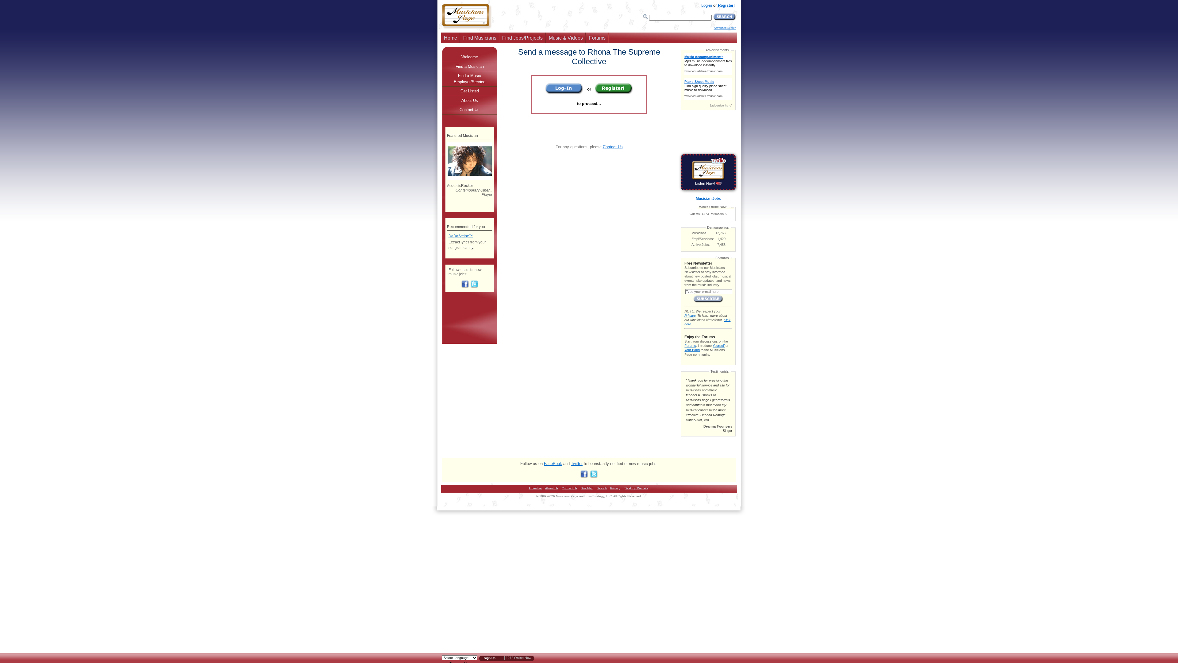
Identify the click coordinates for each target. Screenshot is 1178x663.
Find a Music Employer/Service (469, 78)
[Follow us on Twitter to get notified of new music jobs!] (474, 287)
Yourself (719, 345)
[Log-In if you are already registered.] (564, 93)
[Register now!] (614, 93)
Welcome (469, 57)
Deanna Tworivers (717, 426)
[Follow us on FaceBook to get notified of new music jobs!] (465, 287)
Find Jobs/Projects (522, 38)
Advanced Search (725, 27)
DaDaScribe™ (460, 236)
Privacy (689, 315)
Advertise (535, 488)
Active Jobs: (700, 244)
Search (602, 488)
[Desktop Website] (636, 488)
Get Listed (469, 91)
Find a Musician (470, 66)
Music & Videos (566, 38)
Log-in (706, 5)
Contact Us (613, 147)
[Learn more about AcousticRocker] (469, 178)
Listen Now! (705, 183)
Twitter (577, 463)
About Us (469, 100)
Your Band (692, 350)
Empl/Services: (702, 239)
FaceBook (553, 463)
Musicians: (699, 233)
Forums (597, 38)
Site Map (587, 488)
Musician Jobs (708, 198)
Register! (726, 5)
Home (450, 38)
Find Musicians (479, 38)
